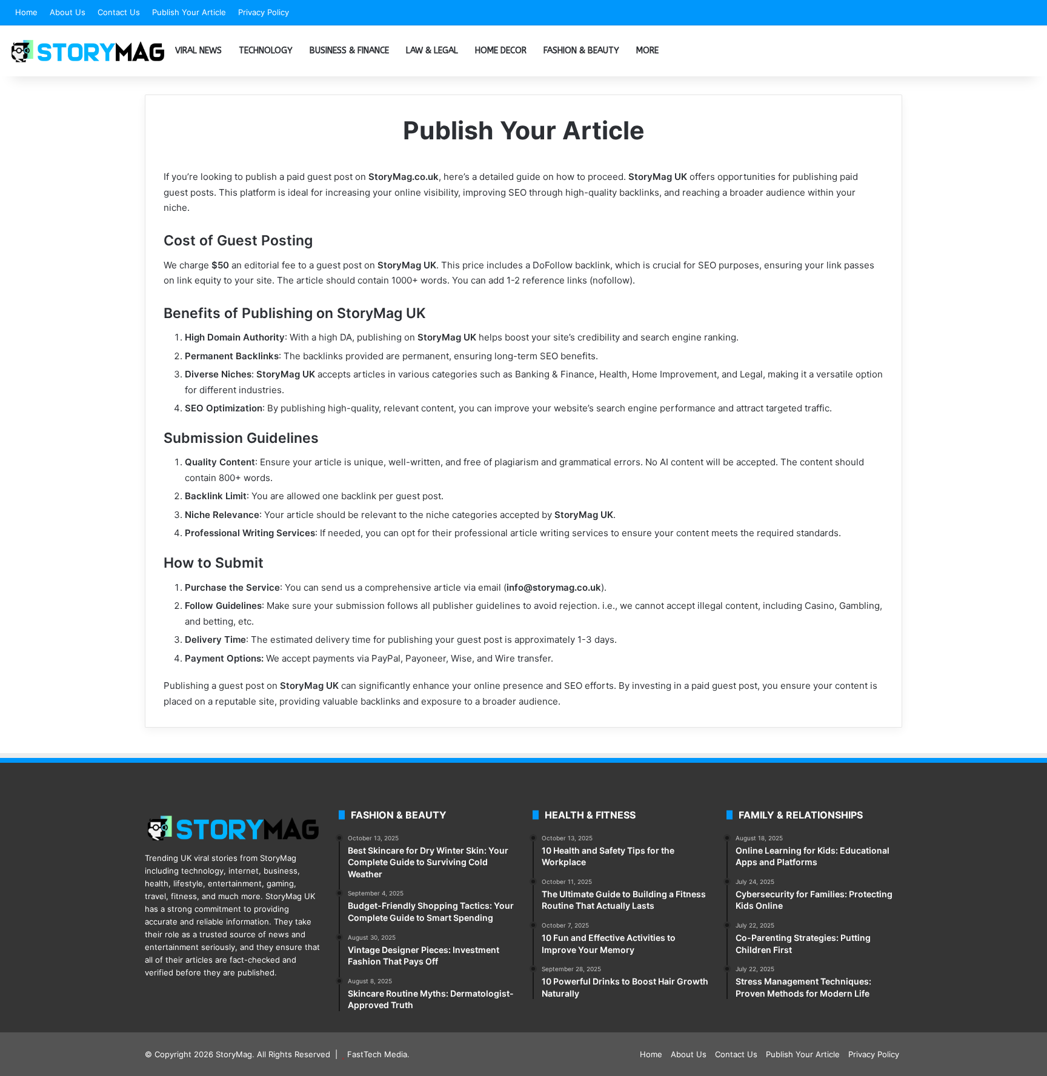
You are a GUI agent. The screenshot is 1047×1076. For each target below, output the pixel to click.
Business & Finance (349, 50)
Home (26, 12)
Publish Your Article (189, 12)
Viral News (198, 50)
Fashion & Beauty (581, 50)
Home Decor (501, 50)
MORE (647, 50)
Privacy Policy (263, 12)
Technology (266, 50)
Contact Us (119, 12)
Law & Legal (432, 50)
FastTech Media (377, 1054)
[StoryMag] (87, 50)
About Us (67, 12)
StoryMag (234, 1054)
